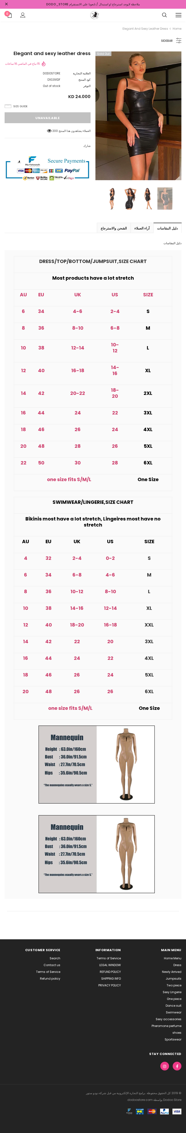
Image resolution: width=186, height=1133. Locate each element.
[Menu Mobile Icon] (178, 15)
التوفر (87, 86)
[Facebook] (177, 1066)
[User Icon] (22, 15)
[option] (138, 115)
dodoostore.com (140, 1100)
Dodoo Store (172, 1100)
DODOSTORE (51, 73)
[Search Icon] (164, 15)
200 (55, 131)
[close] (6, 4)
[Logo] (94, 15)
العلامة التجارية (82, 73)
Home (177, 29)
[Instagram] (164, 1066)
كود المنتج (84, 80)
